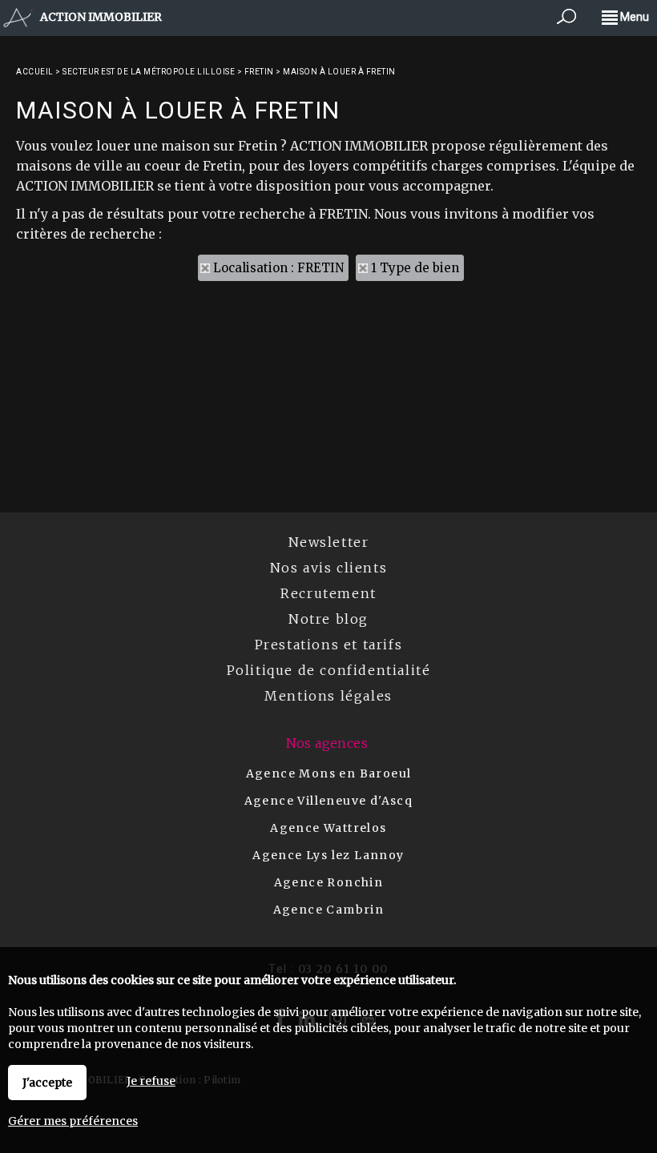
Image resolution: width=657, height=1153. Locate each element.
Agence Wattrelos (328, 828)
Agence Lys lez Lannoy (328, 855)
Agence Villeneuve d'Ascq (328, 800)
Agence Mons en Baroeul (329, 773)
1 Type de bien (415, 267)
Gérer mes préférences (73, 1121)
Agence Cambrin (329, 909)
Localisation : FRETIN (278, 267)
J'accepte (47, 1082)
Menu (633, 16)
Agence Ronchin (329, 882)
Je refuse (151, 1081)
